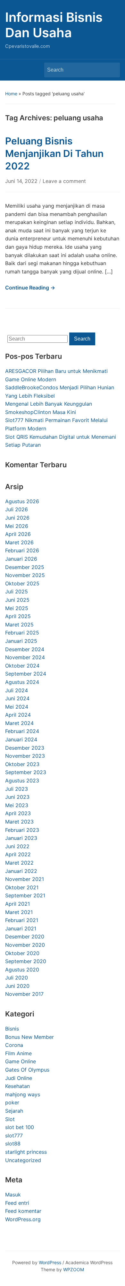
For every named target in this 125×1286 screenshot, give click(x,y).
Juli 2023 (16, 789)
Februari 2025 (22, 632)
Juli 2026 (16, 509)
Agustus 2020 (22, 969)
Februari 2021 (21, 920)
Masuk (13, 1194)
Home (11, 93)
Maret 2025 (19, 624)
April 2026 (18, 534)
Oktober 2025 (22, 583)
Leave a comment (64, 181)
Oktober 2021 (21, 887)
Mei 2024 (16, 706)
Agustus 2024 (22, 682)
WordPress (50, 1262)
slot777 (14, 1135)
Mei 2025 (16, 608)
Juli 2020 (16, 977)
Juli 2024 (16, 690)
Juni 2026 (17, 517)
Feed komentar (23, 1211)
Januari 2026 (21, 559)
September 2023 (25, 772)
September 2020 (25, 961)
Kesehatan (17, 1086)
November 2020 (25, 945)
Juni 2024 (17, 698)
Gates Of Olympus (27, 1069)
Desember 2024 (24, 649)
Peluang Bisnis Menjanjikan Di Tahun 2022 (54, 153)
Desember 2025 (24, 567)
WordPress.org (23, 1219)
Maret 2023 (19, 821)
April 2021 (17, 904)
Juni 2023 (17, 797)
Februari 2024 (22, 731)
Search (112, 70)
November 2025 (25, 575)
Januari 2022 (21, 871)
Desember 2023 (24, 748)
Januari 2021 (20, 928)
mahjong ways (22, 1094)
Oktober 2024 (22, 665)
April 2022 (18, 854)
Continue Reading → (30, 287)
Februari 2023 (22, 830)
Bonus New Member (29, 1037)
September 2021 (25, 895)
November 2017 (24, 994)
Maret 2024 (19, 723)
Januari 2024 (21, 739)
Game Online (20, 1061)
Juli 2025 (16, 591)
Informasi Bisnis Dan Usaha (54, 24)
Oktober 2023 (22, 764)
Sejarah (14, 1111)
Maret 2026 (19, 542)
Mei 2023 (16, 805)
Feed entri (17, 1203)
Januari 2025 (21, 641)
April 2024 (18, 715)
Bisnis (12, 1028)
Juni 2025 (17, 600)
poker (12, 1102)
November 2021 (24, 879)
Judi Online (18, 1078)
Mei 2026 (16, 526)
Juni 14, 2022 (22, 181)
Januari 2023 (21, 838)
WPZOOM (73, 1269)
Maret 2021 (19, 912)
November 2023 (25, 756)
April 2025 (18, 616)
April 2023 (18, 813)
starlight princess (26, 1152)
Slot (10, 1119)
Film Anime (18, 1053)
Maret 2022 (19, 862)
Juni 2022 (17, 846)
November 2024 (25, 657)
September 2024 (25, 673)
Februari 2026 (22, 550)
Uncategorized (23, 1160)
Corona (14, 1045)
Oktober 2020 (22, 953)
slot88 (13, 1143)
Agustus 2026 (22, 501)
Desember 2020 (24, 936)
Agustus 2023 (22, 780)
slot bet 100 (19, 1127)
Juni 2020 (17, 986)
